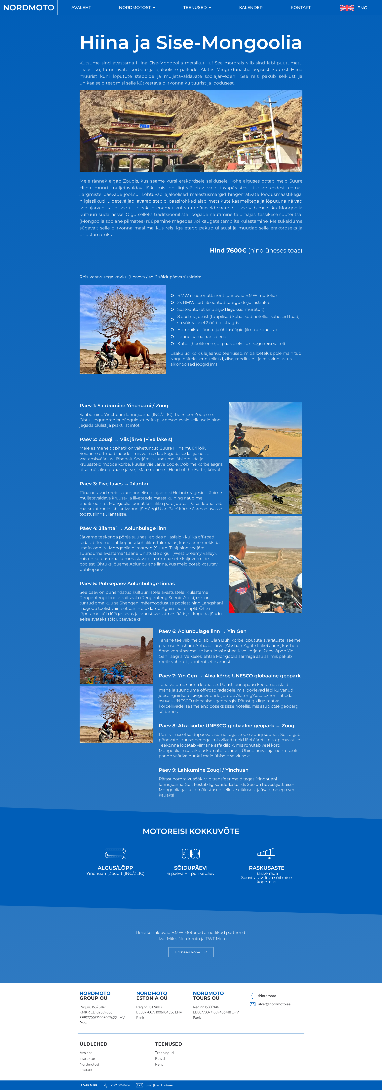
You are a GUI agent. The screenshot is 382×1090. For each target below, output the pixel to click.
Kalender (251, 7)
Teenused (195, 7)
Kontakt (301, 7)
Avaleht (81, 7)
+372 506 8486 (120, 1085)
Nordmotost (135, 7)
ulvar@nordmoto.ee (159, 1085)
